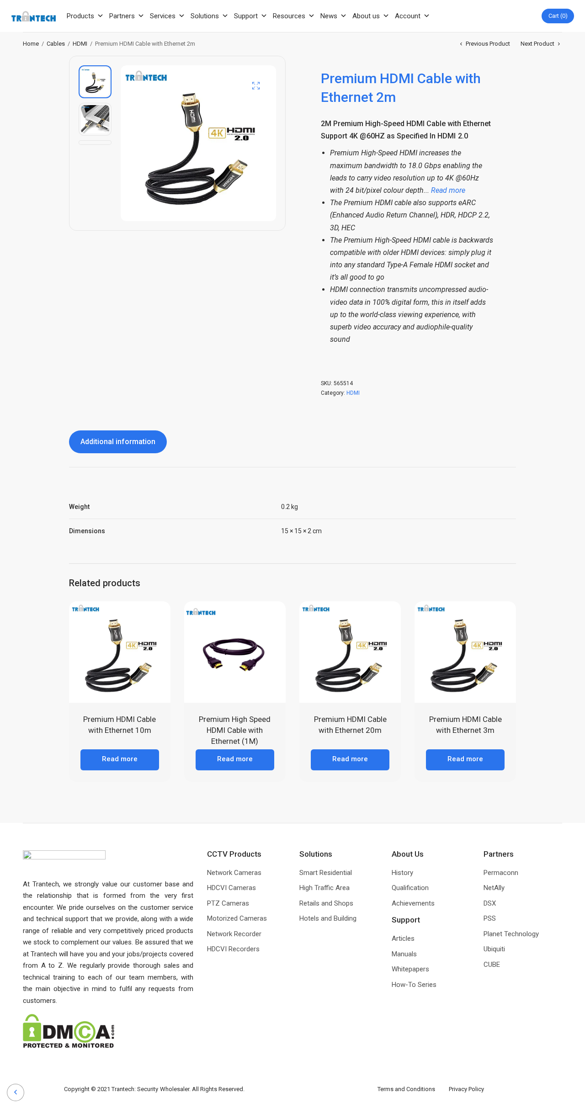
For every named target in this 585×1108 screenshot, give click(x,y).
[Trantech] (33, 16)
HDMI (80, 43)
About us (366, 16)
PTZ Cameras (228, 903)
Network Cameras (234, 873)
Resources (289, 16)
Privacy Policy (466, 1089)
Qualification (410, 888)
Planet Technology (511, 934)
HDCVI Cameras (231, 888)
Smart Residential (325, 873)
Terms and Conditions (413, 1089)
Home (31, 43)
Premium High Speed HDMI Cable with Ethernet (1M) (235, 730)
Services (163, 16)
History (402, 873)
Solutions (205, 16)
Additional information (117, 441)
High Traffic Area (324, 888)
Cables (56, 43)
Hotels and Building (327, 918)
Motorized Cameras (237, 918)
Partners (122, 16)
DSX (490, 903)
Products (80, 16)
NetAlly (494, 888)
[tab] (118, 441)
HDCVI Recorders (233, 949)
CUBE (492, 964)
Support (246, 16)
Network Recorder (234, 934)
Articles (403, 938)
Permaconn (501, 873)
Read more (120, 759)
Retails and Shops (326, 903)
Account (407, 16)
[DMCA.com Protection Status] (68, 1030)
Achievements (413, 903)
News (328, 16)
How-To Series (414, 985)
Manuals (404, 954)
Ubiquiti (494, 949)
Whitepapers (410, 969)
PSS (490, 918)
